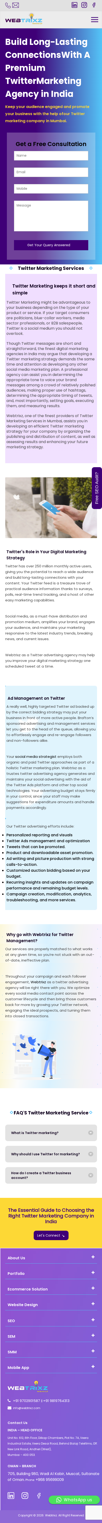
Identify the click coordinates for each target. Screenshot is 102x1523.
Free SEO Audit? (96, 488)
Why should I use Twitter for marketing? (45, 1154)
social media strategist (35, 756)
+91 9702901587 (27, 1400)
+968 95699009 (50, 1479)
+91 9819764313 (56, 1400)
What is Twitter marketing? (35, 1132)
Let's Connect (48, 1235)
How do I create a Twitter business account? (41, 1175)
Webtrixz (38, 981)
